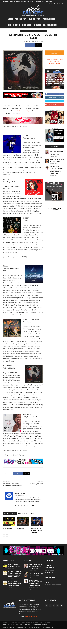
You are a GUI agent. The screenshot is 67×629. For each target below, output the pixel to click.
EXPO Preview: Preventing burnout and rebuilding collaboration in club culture (56, 170)
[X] (60, 3)
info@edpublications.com (31, 616)
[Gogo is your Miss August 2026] (23, 521)
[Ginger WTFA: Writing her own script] (47, 161)
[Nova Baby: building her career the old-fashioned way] (47, 152)
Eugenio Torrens (30, 41)
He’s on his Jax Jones (36, 484)
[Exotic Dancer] (33, 11)
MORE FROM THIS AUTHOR (26, 513)
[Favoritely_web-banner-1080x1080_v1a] (54, 191)
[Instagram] (54, 3)
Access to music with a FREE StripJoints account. (54, 61)
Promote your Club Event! (53, 585)
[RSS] (24, 506)
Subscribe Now (40, 1)
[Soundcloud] (27, 506)
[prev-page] (4, 535)
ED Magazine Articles (25, 31)
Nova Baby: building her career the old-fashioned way (56, 152)
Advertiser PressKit (51, 577)
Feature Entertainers (22, 524)
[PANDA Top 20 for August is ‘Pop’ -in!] (9, 521)
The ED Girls (14, 25)
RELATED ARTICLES (10, 513)
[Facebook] (51, 3)
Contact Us (40, 25)
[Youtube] (62, 3)
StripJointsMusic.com (23, 111)
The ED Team (48, 580)
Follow (61, 97)
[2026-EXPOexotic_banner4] (23, 461)
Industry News (42, 31)
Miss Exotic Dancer (50, 575)
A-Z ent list (49, 1)
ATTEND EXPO (31, 1)
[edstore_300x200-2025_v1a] (54, 135)
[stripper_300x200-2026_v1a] (54, 117)
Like (62, 94)
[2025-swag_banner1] (23, 95)
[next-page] (7, 535)
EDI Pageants (49, 572)
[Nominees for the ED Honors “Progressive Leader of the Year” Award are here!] (5, 573)
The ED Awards (49, 570)
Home (10, 19)
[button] (49, 3)
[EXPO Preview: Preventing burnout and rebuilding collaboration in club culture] (47, 168)
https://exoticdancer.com (20, 495)
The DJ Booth (35, 31)
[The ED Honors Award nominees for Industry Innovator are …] (5, 583)
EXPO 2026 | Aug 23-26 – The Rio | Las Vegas (14, 1)
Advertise (27, 25)
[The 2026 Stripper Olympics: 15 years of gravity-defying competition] (37, 521)
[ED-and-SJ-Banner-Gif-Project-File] (23, 120)
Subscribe (52, 25)
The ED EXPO (34, 19)
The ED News (20, 19)
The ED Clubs (49, 19)
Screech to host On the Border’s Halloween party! (12, 484)
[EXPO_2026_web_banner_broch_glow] (33, 550)
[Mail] (57, 3)
